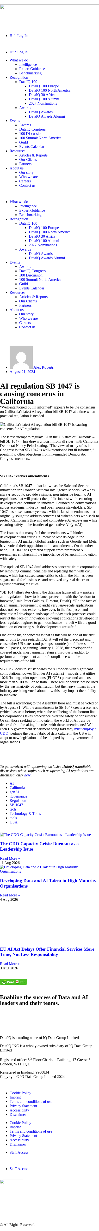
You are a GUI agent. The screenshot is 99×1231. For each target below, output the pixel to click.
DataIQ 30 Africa (42, 95)
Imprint (15, 1097)
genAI (15, 792)
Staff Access (19, 1152)
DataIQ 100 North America (49, 90)
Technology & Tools (26, 813)
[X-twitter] (19, 1016)
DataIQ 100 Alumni (44, 99)
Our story (26, 172)
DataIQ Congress (32, 129)
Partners (25, 164)
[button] (49, 44)
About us (17, 168)
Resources (17, 151)
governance (19, 796)
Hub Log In (19, 36)
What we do (19, 60)
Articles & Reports (33, 155)
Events (15, 121)
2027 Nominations (43, 103)
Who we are (28, 177)
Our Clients (28, 159)
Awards (25, 108)
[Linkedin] (6, 1016)
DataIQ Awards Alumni (47, 116)
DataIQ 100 (28, 82)
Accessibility (19, 1110)
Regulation (18, 801)
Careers (25, 181)
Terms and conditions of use (31, 1101)
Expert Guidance (32, 69)
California (18, 788)
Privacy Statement (23, 1106)
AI (12, 783)
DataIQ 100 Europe (44, 86)
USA (14, 822)
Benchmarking (30, 73)
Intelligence (28, 64)
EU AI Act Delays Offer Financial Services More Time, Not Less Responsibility (47, 952)
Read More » (10, 858)
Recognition (19, 77)
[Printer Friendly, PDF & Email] (13, 983)
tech (13, 809)
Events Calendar (31, 146)
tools (14, 818)
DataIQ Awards (41, 112)
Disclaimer (18, 1114)
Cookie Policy (20, 1093)
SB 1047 (17, 805)
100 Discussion (31, 134)
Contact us (27, 185)
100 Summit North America (40, 138)
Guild (23, 142)
